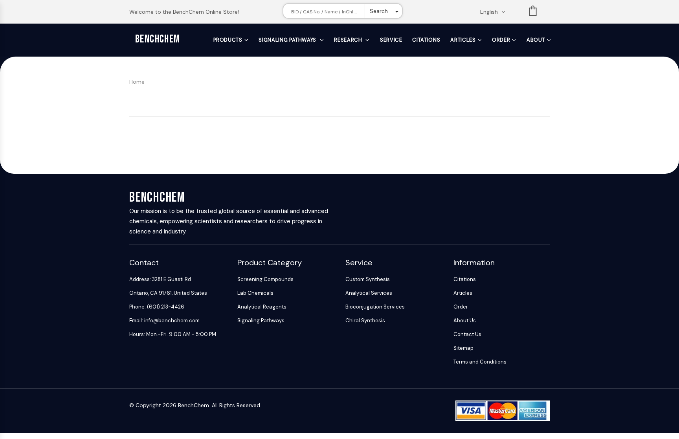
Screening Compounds (265, 279)
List (533, 12)
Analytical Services (368, 293)
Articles (462, 40)
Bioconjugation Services (375, 306)
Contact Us (467, 334)
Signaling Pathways (288, 40)
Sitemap (463, 348)
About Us (464, 320)
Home (137, 81)
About (536, 40)
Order (501, 40)
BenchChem (157, 39)
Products (227, 40)
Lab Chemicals (255, 293)
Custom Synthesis (367, 279)
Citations (426, 40)
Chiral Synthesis (365, 320)
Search (379, 11)
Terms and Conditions (479, 361)
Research (348, 40)
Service (391, 40)
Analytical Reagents (261, 306)
